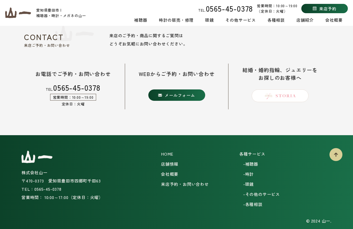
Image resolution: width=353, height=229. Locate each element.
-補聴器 (250, 164)
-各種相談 (253, 204)
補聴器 (140, 20)
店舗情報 (169, 164)
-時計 (248, 174)
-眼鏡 (248, 184)
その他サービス (240, 20)
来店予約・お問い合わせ (185, 184)
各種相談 (276, 20)
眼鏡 (209, 20)
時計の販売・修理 (176, 20)
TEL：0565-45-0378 (41, 189)
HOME (167, 154)
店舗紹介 (305, 20)
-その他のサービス (261, 194)
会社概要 (334, 20)
